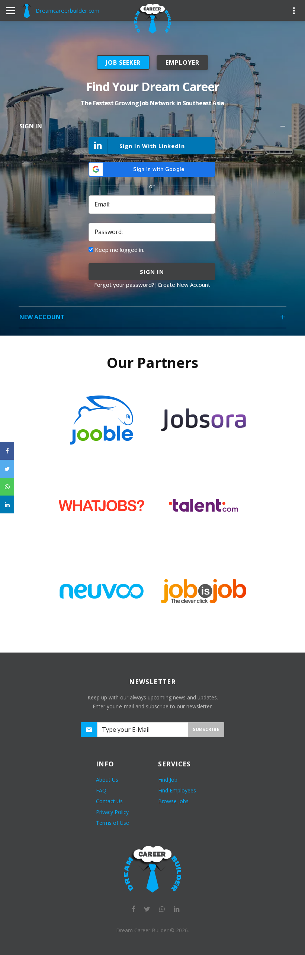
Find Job (167, 779)
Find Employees (177, 790)
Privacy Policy (112, 811)
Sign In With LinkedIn (152, 146)
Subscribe (206, 729)
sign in (152, 271)
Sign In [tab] (30, 126)
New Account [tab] (42, 317)
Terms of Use (112, 822)
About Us (107, 779)
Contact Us (109, 801)
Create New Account (184, 284)
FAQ (101, 790)
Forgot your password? (124, 284)
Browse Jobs (173, 801)
